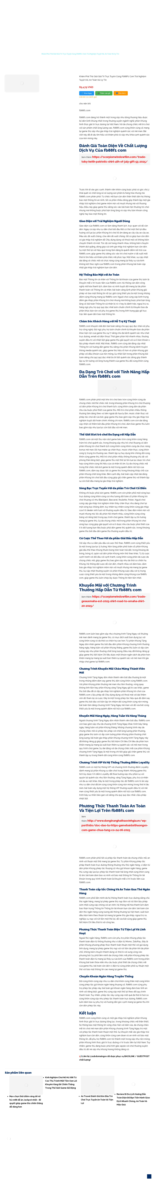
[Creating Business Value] (25, 8)
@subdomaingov (98, 1056)
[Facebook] (7, 1163)
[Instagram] (20, 1163)
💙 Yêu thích (120, 93)
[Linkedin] (16, 1163)
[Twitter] (11, 1163)
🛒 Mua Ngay (86, 93)
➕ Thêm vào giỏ (103, 93)
